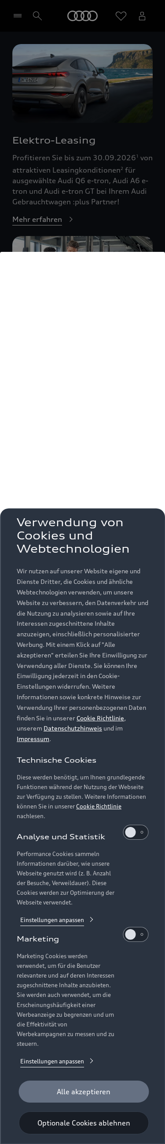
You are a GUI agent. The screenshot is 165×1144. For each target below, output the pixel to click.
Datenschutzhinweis (73, 728)
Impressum (33, 738)
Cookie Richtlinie (100, 718)
